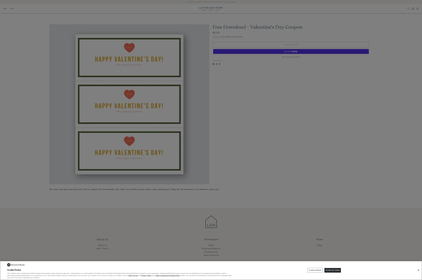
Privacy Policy (146, 275)
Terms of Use (133, 275)
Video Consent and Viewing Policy (167, 275)
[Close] (418, 270)
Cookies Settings (315, 270)
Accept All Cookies (333, 270)
